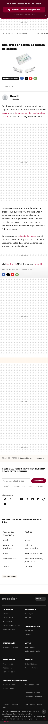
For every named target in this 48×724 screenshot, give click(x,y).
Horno (6, 567)
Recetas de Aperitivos (8, 546)
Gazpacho (40, 458)
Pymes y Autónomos (33, 668)
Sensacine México (32, 693)
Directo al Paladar (10, 647)
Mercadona (23, 33)
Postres (28, 532)
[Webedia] (9, 600)
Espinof (28, 634)
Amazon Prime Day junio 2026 (34, 560)
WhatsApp (5, 499)
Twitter (26, 78)
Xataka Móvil (8, 617)
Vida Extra (29, 617)
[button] (14, 96)
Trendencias (8, 664)
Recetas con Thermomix (9, 533)
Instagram (27, 499)
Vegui (5, 540)
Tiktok (44, 499)
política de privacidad (35, 486)
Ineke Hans (39, 264)
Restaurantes (9, 558)
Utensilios (15, 269)
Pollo (5, 553)
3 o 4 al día (11, 264)
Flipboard (30, 78)
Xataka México (9, 685)
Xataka (5, 613)
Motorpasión (30, 647)
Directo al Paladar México (10, 706)
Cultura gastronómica (31, 546)
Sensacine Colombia (33, 697)
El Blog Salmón (31, 664)
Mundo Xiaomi (9, 629)
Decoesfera (7, 668)
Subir (38, 599)
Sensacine (29, 630)
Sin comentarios (11, 78)
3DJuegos (29, 613)
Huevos (28, 567)
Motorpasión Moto (32, 651)
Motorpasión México (33, 704)
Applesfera (7, 621)
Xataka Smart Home (11, 625)
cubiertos (28, 269)
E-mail (35, 78)
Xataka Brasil (8, 689)
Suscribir (38, 481)
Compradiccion (9, 672)
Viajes (27, 540)
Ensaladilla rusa (26, 458)
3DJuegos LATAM (32, 685)
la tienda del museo (27, 236)
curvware (6, 113)
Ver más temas (9, 577)
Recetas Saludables (34, 553)
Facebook (22, 78)
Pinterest (33, 499)
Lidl (32, 33)
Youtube (22, 499)
